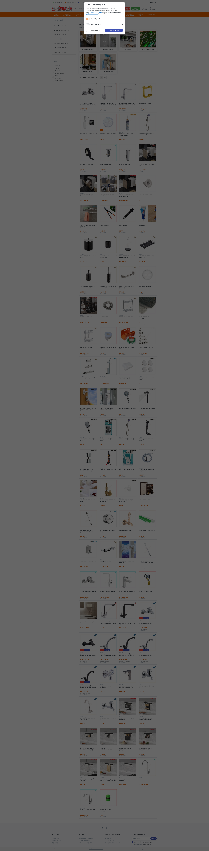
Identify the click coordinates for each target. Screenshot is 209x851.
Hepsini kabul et (114, 30)
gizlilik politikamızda (92, 14)
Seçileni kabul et (95, 30)
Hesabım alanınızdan (96, 12)
